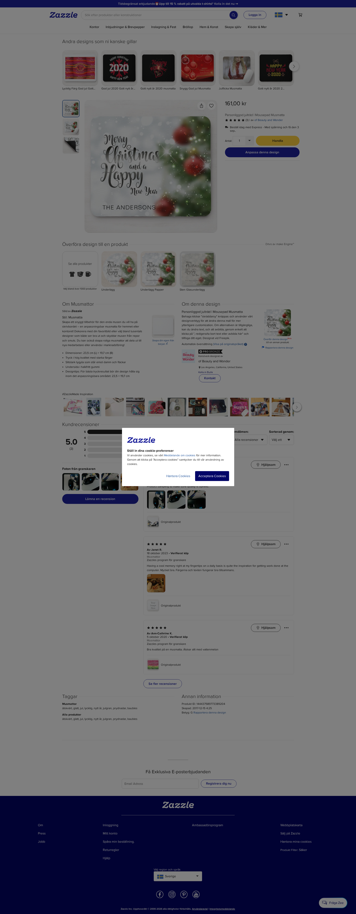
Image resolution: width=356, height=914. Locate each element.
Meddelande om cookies (179, 455)
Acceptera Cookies (212, 476)
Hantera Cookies (178, 476)
